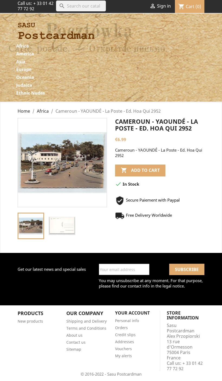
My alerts (123, 355)
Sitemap (73, 349)
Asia (20, 62)
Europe (23, 69)
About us (74, 335)
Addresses (124, 341)
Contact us (76, 342)
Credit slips (125, 334)
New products (30, 321)
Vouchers (123, 348)
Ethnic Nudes (30, 93)
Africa (22, 46)
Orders (121, 327)
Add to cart (140, 170)
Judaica (24, 85)
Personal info (127, 320)
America (25, 54)
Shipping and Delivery (86, 321)
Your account (132, 313)
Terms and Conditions (86, 328)
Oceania (25, 77)
